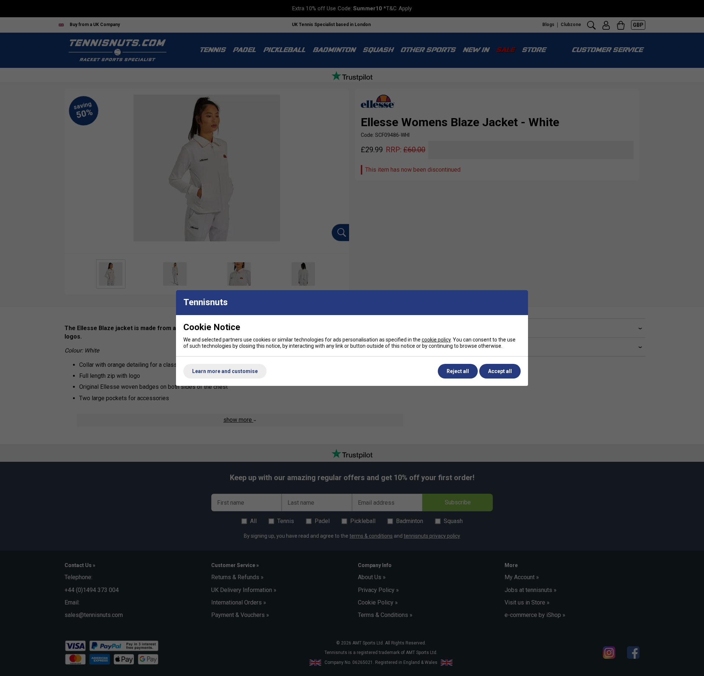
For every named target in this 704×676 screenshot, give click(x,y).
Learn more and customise (225, 371)
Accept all (500, 371)
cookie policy (436, 340)
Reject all (458, 371)
